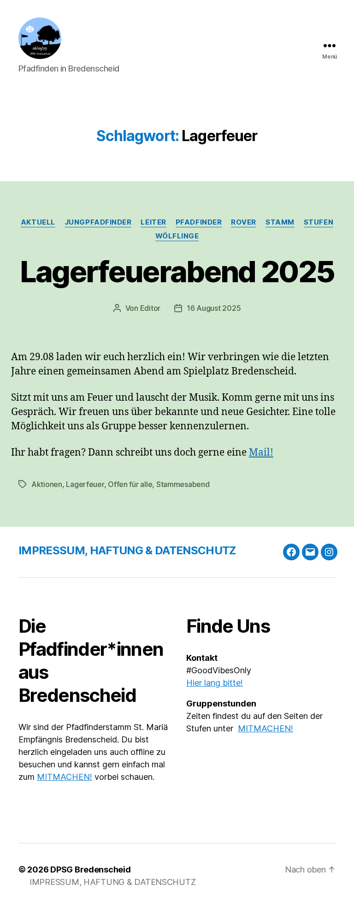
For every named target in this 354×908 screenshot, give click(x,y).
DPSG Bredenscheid (90, 869)
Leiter (153, 222)
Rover (243, 222)
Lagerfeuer (85, 484)
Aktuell (38, 222)
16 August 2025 (214, 308)
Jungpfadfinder (98, 222)
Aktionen (46, 484)
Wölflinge (177, 236)
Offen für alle (130, 484)
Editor (150, 308)
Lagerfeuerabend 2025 (177, 271)
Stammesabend (183, 484)
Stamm (280, 222)
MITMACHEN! (64, 777)
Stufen (318, 222)
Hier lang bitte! (214, 683)
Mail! (261, 452)
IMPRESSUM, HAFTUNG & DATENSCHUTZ (127, 550)
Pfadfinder (199, 222)
